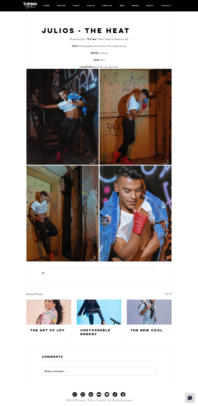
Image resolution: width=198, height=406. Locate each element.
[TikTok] (115, 394)
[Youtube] (107, 394)
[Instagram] (82, 394)
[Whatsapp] (74, 394)
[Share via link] (43, 273)
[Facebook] (123, 394)
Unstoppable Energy (95, 332)
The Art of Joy (47, 330)
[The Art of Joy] (48, 312)
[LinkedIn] (90, 394)
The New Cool (147, 330)
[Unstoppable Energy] (99, 312)
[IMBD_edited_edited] (99, 394)
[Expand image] (62, 117)
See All (168, 293)
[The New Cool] (149, 312)
